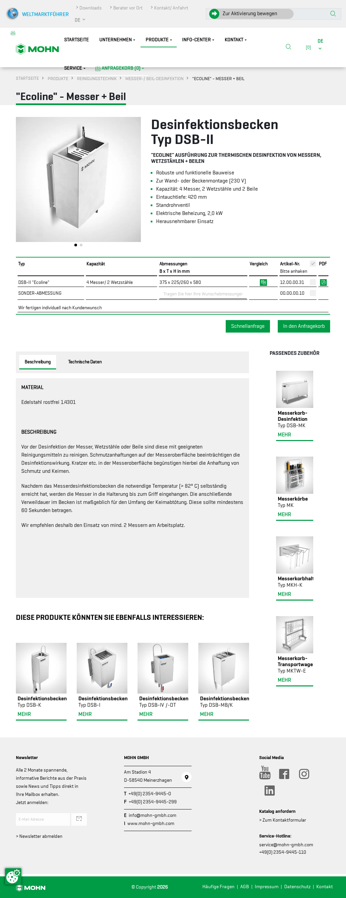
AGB (244, 887)
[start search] (333, 14)
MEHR (24, 714)
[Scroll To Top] (334, 890)
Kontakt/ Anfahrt (171, 7)
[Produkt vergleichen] (263, 282)
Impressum (266, 887)
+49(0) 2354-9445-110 (282, 852)
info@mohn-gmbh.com (152, 815)
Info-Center (196, 40)
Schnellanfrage (248, 326)
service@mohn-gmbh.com (286, 844)
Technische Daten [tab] (85, 361)
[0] (307, 47)
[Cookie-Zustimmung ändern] (13, 876)
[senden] (79, 819)
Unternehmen (115, 40)
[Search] (288, 47)
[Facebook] (284, 774)
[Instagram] (303, 774)
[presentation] (21, 183)
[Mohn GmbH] (37, 49)
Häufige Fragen (218, 887)
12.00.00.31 (292, 282)
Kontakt (234, 40)
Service (73, 68)
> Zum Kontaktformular (282, 820)
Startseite (76, 40)
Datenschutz (297, 887)
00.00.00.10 (292, 293)
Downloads (90, 7)
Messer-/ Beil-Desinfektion (154, 78)
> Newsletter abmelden (39, 836)
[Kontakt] (186, 777)
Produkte (157, 40)
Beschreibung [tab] (38, 361)
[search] (288, 47)
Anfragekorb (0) (121, 68)
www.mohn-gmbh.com (150, 823)
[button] (80, 20)
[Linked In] (269, 790)
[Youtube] (264, 774)
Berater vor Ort (128, 7)
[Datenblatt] (323, 282)
